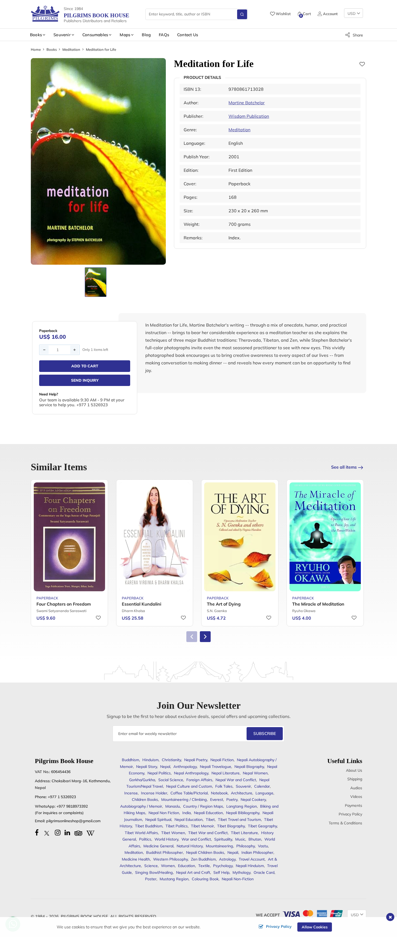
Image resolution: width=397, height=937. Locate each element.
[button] (205, 636)
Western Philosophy (170, 859)
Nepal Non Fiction (164, 812)
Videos (356, 796)
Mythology (241, 872)
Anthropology (185, 766)
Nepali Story (146, 766)
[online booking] (312, 913)
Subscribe (264, 733)
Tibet (210, 819)
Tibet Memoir (202, 826)
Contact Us (187, 34)
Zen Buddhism (203, 859)
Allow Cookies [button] (315, 927)
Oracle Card (264, 872)
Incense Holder (154, 793)
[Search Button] (242, 14)
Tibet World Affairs (141, 832)
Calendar (262, 786)
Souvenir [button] (62, 34)
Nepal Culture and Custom (189, 786)
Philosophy (245, 846)
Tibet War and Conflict (208, 832)
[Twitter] (47, 832)
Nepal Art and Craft (193, 872)
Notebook (219, 793)
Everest (216, 799)
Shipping (354, 779)
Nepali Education (208, 812)
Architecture (241, 793)
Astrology (227, 859)
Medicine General (158, 846)
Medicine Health (136, 859)
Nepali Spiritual (158, 819)
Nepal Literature (225, 773)
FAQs (164, 34)
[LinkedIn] (67, 832)
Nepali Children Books (205, 852)
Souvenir (243, 786)
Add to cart (84, 366)
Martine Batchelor (246, 102)
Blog (146, 34)
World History (166, 839)
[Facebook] (37, 832)
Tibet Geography (262, 826)
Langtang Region (241, 806)
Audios (356, 787)
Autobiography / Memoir (141, 806)
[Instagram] (57, 832)
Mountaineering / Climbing (184, 799)
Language (264, 793)
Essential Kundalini (141, 604)
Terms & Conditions (345, 823)
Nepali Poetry (195, 759)
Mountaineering (219, 846)
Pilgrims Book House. (85, 916)
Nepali (232, 852)
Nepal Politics (159, 773)
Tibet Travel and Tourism (239, 819)
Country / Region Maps (203, 806)
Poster (150, 878)
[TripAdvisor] (78, 832)
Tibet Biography (231, 826)
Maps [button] (125, 34)
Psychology (223, 865)
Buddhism (130, 759)
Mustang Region (174, 878)
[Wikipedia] (90, 832)
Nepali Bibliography (242, 812)
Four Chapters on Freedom (63, 604)
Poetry (231, 799)
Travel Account (252, 859)
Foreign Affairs (199, 779)
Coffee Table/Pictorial (189, 793)
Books (51, 49)
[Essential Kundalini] (154, 536)
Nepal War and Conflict (236, 779)
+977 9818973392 (72, 806)
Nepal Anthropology (191, 773)
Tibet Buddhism (148, 826)
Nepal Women (255, 773)
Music (240, 839)
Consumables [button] (95, 34)
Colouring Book (205, 878)
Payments (353, 805)
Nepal (165, 766)
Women (168, 865)
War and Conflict (196, 839)
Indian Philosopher (257, 852)
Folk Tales (224, 786)
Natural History (190, 846)
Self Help (221, 872)
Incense (131, 793)
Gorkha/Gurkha (142, 779)
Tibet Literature (244, 832)
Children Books (145, 799)
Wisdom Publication (248, 116)
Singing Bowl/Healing (154, 872)
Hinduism (150, 759)
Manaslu (172, 806)
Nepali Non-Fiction (238, 878)
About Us (354, 770)
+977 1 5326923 (62, 796)
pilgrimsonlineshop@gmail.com (73, 820)
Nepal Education (188, 819)
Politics (145, 839)
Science (151, 865)
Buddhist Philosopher (164, 852)
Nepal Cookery (253, 799)
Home (36, 49)
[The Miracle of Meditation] (325, 536)
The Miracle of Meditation (318, 604)
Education (186, 865)
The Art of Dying (224, 604)
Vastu (263, 846)
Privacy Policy (350, 814)
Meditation (71, 49)
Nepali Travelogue (215, 766)
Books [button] (36, 34)
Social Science (170, 779)
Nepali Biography (249, 766)
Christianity (171, 759)
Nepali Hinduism (250, 865)
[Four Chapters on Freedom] (69, 536)
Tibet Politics (177, 826)
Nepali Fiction (222, 759)
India (186, 812)
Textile (204, 865)
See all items (344, 467)
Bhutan (254, 839)
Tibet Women (173, 832)
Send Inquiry (85, 380)
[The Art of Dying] (239, 536)
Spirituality (223, 839)
